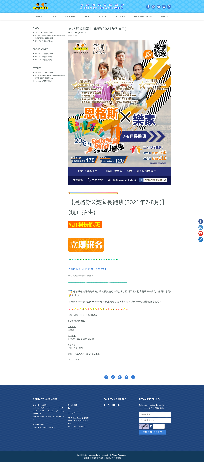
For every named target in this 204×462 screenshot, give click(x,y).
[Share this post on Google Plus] (120, 377)
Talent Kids (104, 16)
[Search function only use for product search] (169, 7)
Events (87, 16)
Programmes (70, 16)
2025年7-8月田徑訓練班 (44, 41)
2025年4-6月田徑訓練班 (44, 60)
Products (121, 16)
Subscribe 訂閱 (152, 432)
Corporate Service (143, 16)
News (54, 16)
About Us (40, 16)
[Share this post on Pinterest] (126, 377)
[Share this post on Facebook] (106, 377)
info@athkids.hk (75, 413)
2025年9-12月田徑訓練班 (44, 32)
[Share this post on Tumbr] (133, 377)
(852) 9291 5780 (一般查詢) (44, 427)
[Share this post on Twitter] (113, 377)
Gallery (164, 16)
